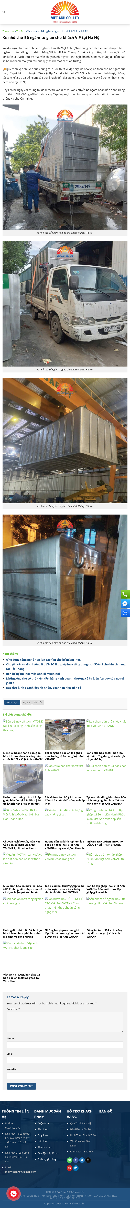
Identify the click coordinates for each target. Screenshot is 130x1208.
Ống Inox (43, 1135)
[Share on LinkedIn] (76, 1168)
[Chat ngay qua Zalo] (125, 613)
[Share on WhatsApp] (69, 1160)
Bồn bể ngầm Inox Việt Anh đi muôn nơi (33, 674)
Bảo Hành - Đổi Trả (80, 1129)
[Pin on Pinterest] (69, 1168)
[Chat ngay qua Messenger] (125, 603)
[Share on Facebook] (76, 1160)
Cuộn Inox (43, 1123)
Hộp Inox (43, 1141)
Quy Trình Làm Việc (81, 1123)
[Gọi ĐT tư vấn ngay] (125, 594)
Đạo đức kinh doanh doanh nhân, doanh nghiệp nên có (43, 688)
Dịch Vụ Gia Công (60, 1198)
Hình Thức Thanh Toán (83, 1135)
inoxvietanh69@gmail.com (20, 1171)
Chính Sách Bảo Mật (81, 1151)
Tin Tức (20, 31)
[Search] (4, 12)
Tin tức (76, 1198)
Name (10, 1038)
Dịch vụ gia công (47, 1159)
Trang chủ (8, 31)
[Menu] (125, 12)
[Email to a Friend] (88, 1160)
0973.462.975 (12, 1127)
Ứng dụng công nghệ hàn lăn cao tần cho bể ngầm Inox (43, 660)
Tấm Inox (43, 1129)
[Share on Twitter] (82, 1160)
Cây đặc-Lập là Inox (49, 1153)
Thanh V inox (45, 1147)
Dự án (26, 702)
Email (10, 1053)
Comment (13, 1009)
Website (11, 1069)
